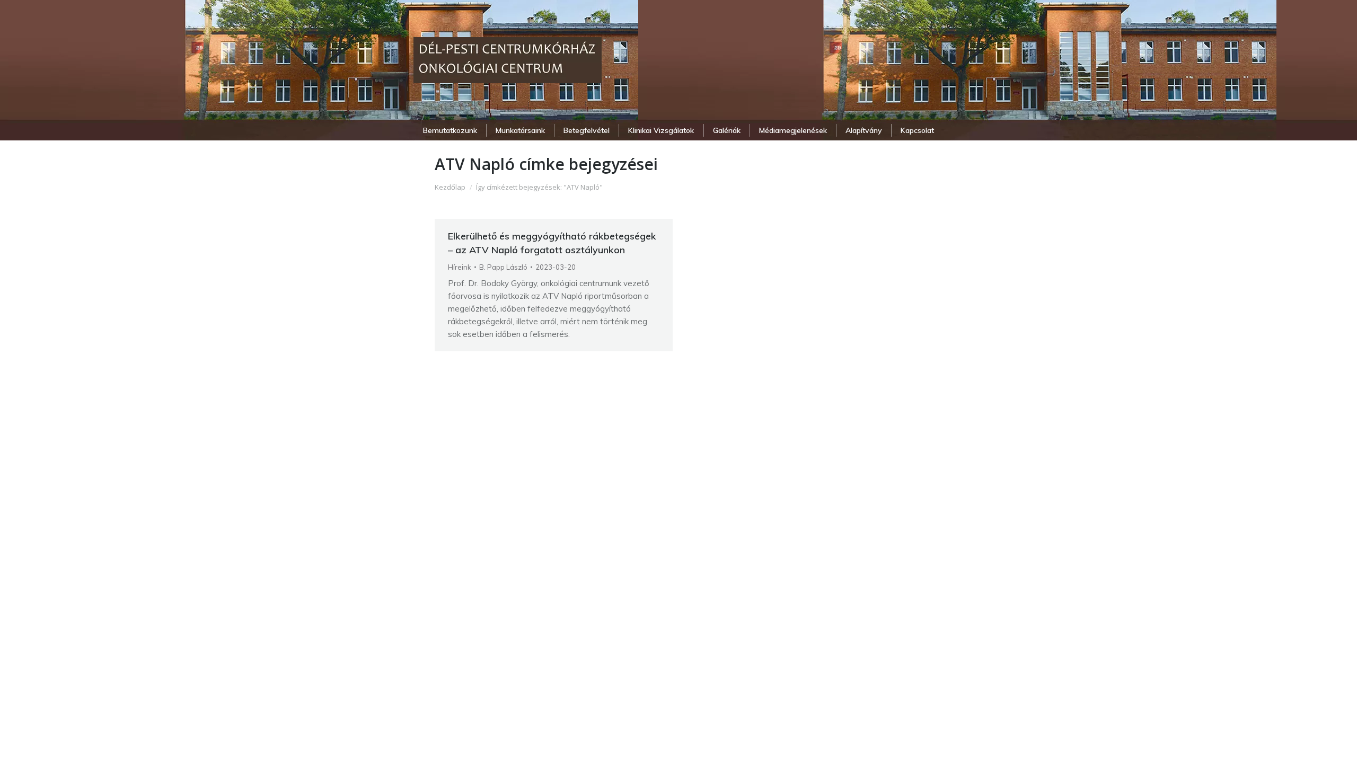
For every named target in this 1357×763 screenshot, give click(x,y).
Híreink (459, 267)
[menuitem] (449, 130)
